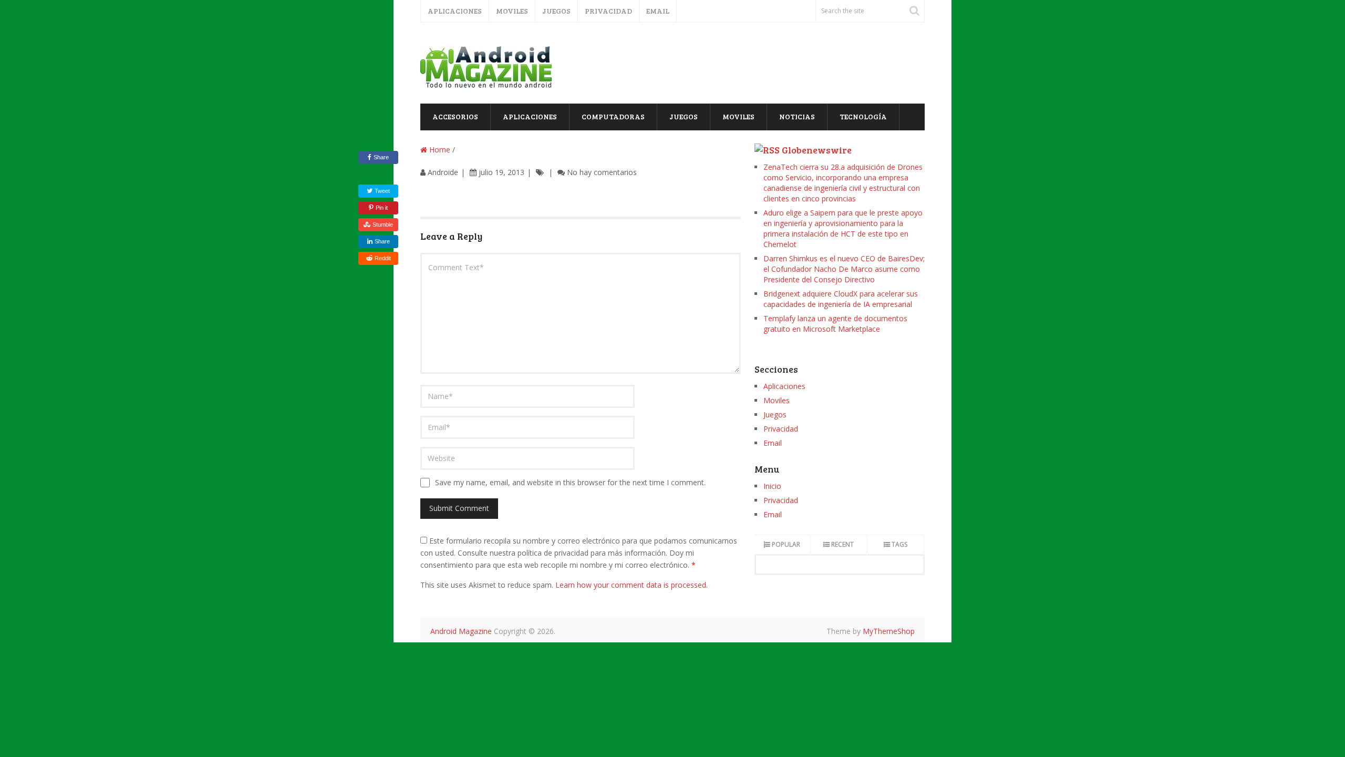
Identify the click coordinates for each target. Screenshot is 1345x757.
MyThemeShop (889, 631)
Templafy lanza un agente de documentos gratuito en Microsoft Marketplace (835, 323)
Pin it (382, 207)
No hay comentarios (602, 172)
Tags (899, 544)
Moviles (512, 11)
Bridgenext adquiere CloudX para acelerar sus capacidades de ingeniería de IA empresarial (840, 299)
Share (381, 157)
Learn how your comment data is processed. (631, 585)
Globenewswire (817, 150)
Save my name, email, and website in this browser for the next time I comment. (570, 482)
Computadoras (613, 116)
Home (438, 150)
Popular (786, 544)
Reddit (383, 258)
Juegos (556, 11)
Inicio (772, 486)
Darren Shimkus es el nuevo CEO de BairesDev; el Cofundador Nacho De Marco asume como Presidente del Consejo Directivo (844, 268)
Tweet (381, 191)
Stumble (383, 224)
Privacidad (608, 11)
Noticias (797, 116)
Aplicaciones (455, 11)
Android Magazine (461, 631)
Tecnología (863, 116)
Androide (443, 172)
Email (657, 11)
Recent (842, 544)
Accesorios (455, 116)
